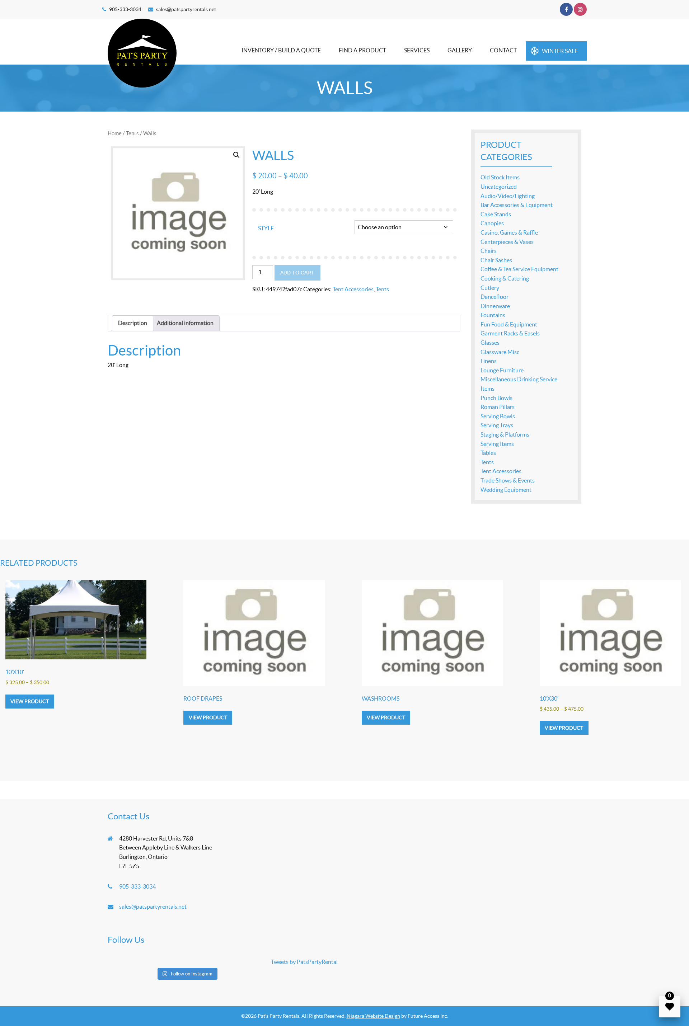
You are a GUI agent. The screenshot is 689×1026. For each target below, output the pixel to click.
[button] (236, 155)
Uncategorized (499, 186)
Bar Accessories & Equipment (517, 205)
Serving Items (497, 444)
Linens (489, 361)
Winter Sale (560, 51)
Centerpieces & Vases (507, 242)
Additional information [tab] (185, 323)
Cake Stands (496, 214)
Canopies (492, 223)
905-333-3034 (125, 9)
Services (417, 50)
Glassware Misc (500, 352)
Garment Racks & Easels (510, 333)
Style (266, 228)
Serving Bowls (498, 416)
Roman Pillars (498, 407)
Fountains (493, 315)
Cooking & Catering (505, 278)
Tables (488, 453)
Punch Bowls (496, 398)
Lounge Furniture (502, 370)
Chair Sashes (496, 260)
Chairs (489, 251)
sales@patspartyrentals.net (186, 9)
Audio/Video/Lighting (508, 196)
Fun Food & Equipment (509, 324)
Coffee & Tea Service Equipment (519, 269)
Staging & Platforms (505, 434)
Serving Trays (497, 425)
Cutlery (490, 287)
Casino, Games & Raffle (509, 232)
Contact (503, 50)
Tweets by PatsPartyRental (304, 962)
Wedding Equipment (506, 489)
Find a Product (362, 50)
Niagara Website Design (373, 1016)
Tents (132, 133)
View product (29, 701)
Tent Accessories (353, 289)
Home (115, 133)
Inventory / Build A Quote (281, 50)
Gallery (459, 50)
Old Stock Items (500, 177)
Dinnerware (495, 306)
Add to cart (297, 273)
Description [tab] (132, 323)
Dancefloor (494, 296)
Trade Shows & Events (508, 480)
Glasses (490, 342)
